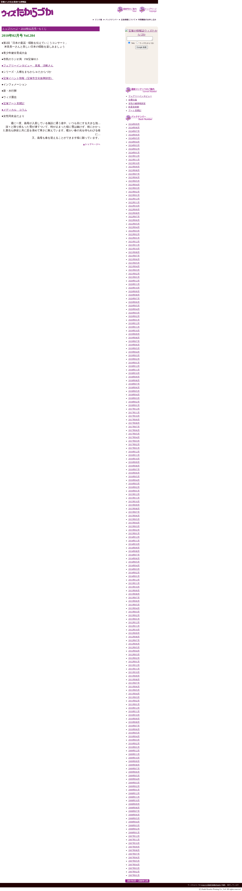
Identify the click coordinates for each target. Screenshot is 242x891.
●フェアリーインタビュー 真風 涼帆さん (27, 65)
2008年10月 (134, 800)
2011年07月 (134, 683)
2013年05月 (134, 605)
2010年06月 (134, 729)
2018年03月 (134, 398)
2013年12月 (134, 580)
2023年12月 (134, 156)
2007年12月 (134, 836)
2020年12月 (134, 281)
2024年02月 (134, 149)
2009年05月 (134, 776)
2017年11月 (134, 412)
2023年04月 (134, 185)
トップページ (10, 28)
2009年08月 (134, 765)
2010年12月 (134, 708)
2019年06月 (134, 345)
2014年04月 (134, 565)
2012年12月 (134, 622)
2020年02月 (134, 316)
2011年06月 (134, 687)
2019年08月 (134, 338)
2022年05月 (134, 224)
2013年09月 (134, 590)
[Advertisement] (112, 76)
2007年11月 (134, 840)
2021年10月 (134, 249)
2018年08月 (134, 380)
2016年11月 (134, 455)
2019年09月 (134, 334)
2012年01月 (134, 662)
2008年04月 (134, 822)
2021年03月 (134, 270)
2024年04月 (134, 142)
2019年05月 (134, 348)
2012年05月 (134, 647)
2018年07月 (134, 384)
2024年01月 (134, 153)
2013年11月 (134, 583)
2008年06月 (134, 815)
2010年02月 (134, 743)
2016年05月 (134, 476)
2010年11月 (134, 711)
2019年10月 (134, 331)
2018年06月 (134, 387)
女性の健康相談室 (137, 103)
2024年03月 (134, 145)
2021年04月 (134, 266)
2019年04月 (134, 352)
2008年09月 (134, 804)
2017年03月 (134, 441)
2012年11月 (134, 626)
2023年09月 (134, 167)
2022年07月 (134, 217)
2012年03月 (134, 654)
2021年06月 (134, 259)
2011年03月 (134, 697)
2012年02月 (134, 658)
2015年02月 (134, 530)
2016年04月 (134, 480)
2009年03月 (134, 783)
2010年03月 (134, 740)
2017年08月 (134, 423)
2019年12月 (134, 323)
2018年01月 (134, 405)
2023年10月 (134, 163)
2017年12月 (134, 409)
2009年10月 (134, 758)
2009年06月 (134, 772)
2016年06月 (134, 473)
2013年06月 (134, 601)
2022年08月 (134, 213)
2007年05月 (134, 861)
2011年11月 (134, 669)
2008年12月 (134, 793)
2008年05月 (134, 818)
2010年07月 (134, 726)
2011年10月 (134, 672)
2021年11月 (134, 245)
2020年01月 (134, 320)
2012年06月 (134, 644)
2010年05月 (134, 733)
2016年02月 (134, 487)
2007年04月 (134, 865)
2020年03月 (134, 313)
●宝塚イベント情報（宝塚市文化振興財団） (27, 78)
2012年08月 (134, 637)
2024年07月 (134, 131)
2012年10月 (134, 630)
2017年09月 (134, 420)
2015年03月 (134, 526)
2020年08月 (134, 295)
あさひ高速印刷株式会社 (211, 885)
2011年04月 (134, 694)
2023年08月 (134, 170)
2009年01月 (134, 790)
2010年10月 (134, 715)
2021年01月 (134, 277)
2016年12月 (134, 452)
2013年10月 (134, 587)
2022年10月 (134, 206)
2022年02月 (134, 234)
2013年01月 (134, 619)
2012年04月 (134, 651)
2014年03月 (134, 569)
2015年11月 (134, 498)
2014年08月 (134, 551)
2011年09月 (134, 676)
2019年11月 (134, 327)
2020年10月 (134, 288)
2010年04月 (134, 736)
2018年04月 (134, 395)
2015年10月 (134, 501)
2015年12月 (134, 494)
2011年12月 (134, 665)
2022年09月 (134, 209)
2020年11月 (134, 284)
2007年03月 (134, 868)
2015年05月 (134, 519)
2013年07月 (134, 598)
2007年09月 (134, 847)
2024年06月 (134, 135)
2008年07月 (134, 811)
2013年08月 (134, 594)
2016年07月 (134, 469)
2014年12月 (134, 537)
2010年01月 (134, 747)
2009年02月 (134, 786)
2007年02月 (134, 872)
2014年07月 (134, 555)
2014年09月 (134, 548)
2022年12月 (134, 199)
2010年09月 (134, 719)
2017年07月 (134, 427)
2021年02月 (134, 274)
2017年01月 (134, 448)
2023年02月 (134, 192)
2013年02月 (134, 615)
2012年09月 (134, 633)
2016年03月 (134, 484)
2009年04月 (134, 779)
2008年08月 (134, 808)
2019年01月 (134, 363)
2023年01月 (134, 195)
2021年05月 (134, 263)
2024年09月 (134, 124)
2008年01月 (134, 832)
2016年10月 (134, 459)
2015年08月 (134, 509)
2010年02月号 (29, 28)
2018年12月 (134, 366)
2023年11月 (134, 160)
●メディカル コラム (14, 109)
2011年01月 (134, 704)
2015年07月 (134, 512)
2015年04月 (134, 523)
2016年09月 (134, 462)
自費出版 (132, 100)
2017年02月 (134, 444)
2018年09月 (134, 377)
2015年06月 (134, 516)
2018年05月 (134, 391)
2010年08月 (134, 722)
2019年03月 (134, 355)
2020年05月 (134, 306)
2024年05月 (134, 138)
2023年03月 (134, 188)
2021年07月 (134, 256)
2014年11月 (134, 541)
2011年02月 (134, 701)
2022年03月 (134, 231)
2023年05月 (134, 181)
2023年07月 (134, 174)
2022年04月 (134, 227)
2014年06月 (134, 558)
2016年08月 (134, 466)
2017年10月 (134, 416)
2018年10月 (134, 373)
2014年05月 (134, 562)
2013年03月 (134, 612)
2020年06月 (134, 302)
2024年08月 (134, 128)
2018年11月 (134, 370)
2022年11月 (134, 202)
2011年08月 (134, 679)
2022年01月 (134, 238)
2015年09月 (134, 505)
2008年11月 (134, 797)
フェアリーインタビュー (140, 96)
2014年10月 (134, 544)
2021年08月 (134, 252)
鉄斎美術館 (133, 107)
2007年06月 (134, 857)
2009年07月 (134, 768)
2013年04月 (134, 608)
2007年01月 (134, 875)
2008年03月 (134, 825)
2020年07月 (134, 298)
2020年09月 (134, 291)
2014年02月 (134, 573)
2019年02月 (134, 359)
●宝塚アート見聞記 (13, 103)
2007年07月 (134, 854)
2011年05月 (134, 690)
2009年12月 (134, 751)
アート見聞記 (134, 110)
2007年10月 (134, 843)
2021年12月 (134, 242)
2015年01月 (134, 533)
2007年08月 (134, 850)
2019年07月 (134, 341)
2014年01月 (134, 576)
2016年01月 (134, 491)
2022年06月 (134, 220)
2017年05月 (134, 434)
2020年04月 (134, 309)
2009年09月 (134, 761)
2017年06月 (134, 430)
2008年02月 (134, 829)
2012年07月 (134, 640)
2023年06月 (134, 177)
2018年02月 (134, 402)
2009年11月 (134, 754)
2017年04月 (134, 437)
